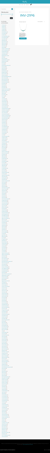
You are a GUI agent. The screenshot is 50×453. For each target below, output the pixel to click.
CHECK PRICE (22, 38)
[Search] (12, 9)
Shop (22, 4)
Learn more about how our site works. (28, 444)
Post (24, 4)
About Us (27, 4)
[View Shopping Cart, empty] (30, 4)
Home (19, 4)
